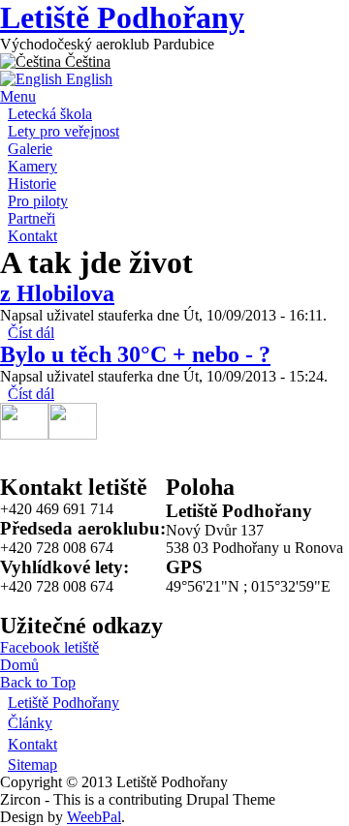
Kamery (32, 166)
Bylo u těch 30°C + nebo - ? (135, 354)
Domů (19, 665)
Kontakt (32, 236)
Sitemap (32, 764)
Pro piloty (38, 201)
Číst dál (31, 332)
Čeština (86, 61)
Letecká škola (50, 114)
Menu (18, 96)
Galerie (30, 148)
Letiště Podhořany (122, 17)
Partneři (31, 218)
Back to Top (38, 682)
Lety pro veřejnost (63, 131)
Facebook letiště (49, 647)
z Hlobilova (57, 293)
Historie (32, 183)
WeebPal (94, 817)
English (87, 79)
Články (30, 723)
